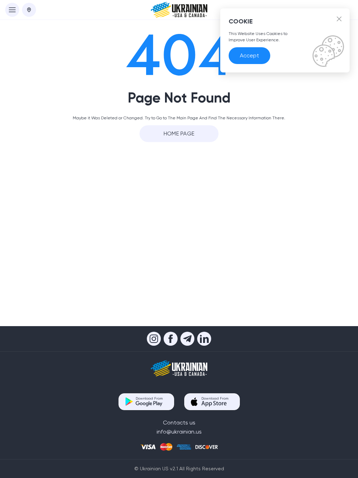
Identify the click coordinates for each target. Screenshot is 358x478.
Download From (149, 398)
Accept (249, 55)
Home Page (179, 133)
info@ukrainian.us (179, 431)
